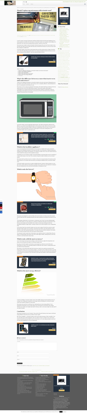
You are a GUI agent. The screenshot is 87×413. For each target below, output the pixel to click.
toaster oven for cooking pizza (61, 80)
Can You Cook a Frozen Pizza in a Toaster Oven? (41, 389)
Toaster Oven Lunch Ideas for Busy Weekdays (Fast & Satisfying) (64, 29)
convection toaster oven (34, 35)
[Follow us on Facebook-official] (25, 2)
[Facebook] (1, 203)
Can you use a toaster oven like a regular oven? (27, 371)
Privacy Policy (55, 394)
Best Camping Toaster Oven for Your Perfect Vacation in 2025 (24, 387)
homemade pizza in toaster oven (62, 66)
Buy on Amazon (52, 141)
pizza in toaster (67, 74)
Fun (24, 4)
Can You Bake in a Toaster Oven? (39, 388)
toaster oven (52, 35)
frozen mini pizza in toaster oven (62, 63)
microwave (38, 35)
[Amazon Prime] (54, 139)
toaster (63, 75)
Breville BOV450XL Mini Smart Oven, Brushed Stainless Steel (64, 18)
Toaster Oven (19, 35)
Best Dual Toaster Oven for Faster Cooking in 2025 (23, 390)
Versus (32, 4)
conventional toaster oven (63, 56)
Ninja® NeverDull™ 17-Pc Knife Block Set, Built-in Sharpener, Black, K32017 (43, 325)
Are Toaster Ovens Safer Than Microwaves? (41, 378)
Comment (18, 341)
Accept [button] (61, 411)
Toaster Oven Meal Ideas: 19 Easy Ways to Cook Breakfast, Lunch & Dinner (64, 45)
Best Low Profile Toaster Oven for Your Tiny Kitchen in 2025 (24, 391)
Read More (64, 411)
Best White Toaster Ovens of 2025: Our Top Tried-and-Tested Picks (25, 377)
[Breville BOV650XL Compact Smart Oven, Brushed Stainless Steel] (61, 380)
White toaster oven (66, 81)
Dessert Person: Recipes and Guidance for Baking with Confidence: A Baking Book (41, 204)
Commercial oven (62, 52)
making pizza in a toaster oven (63, 70)
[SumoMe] (1, 212)
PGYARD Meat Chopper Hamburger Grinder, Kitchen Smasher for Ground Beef (43, 57)
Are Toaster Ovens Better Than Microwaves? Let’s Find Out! (42, 377)
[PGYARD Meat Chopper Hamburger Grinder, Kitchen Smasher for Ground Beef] (23, 60)
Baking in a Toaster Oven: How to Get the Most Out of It (42, 379)
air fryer (59, 50)
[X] (1, 205)
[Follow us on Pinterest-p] (24, 2)
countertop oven (65, 60)
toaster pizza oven (62, 81)
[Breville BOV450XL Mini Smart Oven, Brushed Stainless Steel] (64, 12)
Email (18, 355)
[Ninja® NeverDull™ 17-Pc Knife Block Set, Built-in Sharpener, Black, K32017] (23, 328)
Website (18, 359)
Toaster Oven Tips (24, 35)
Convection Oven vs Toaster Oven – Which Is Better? (42, 393)
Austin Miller (18, 36)
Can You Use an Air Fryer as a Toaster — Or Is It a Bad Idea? (64, 42)
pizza (64, 74)
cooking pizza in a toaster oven (61, 59)
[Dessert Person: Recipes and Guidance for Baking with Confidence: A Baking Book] (23, 207)
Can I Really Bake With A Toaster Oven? (40, 387)
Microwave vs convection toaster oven (45, 35)
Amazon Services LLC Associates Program (58, 401)
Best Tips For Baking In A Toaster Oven (40, 380)
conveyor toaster (68, 56)
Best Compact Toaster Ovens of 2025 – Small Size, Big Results (24, 388)
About (27, 4)
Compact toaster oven (62, 53)
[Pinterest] (1, 207)
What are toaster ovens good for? (48, 371)
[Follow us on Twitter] (27, 2)
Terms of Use (55, 393)
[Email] (1, 210)
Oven (62, 74)
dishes (68, 60)
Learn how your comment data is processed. (41, 365)
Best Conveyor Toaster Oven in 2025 (21, 389)
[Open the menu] (85, 4)
